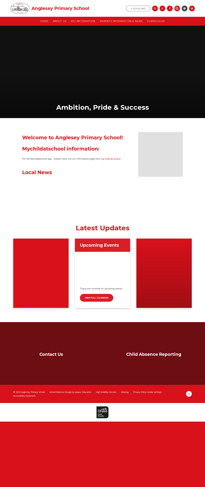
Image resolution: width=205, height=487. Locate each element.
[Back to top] (189, 394)
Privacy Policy (139, 392)
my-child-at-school (110, 158)
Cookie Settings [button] (154, 392)
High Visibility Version (106, 392)
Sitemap (125, 392)
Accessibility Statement (24, 395)
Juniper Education (83, 392)
